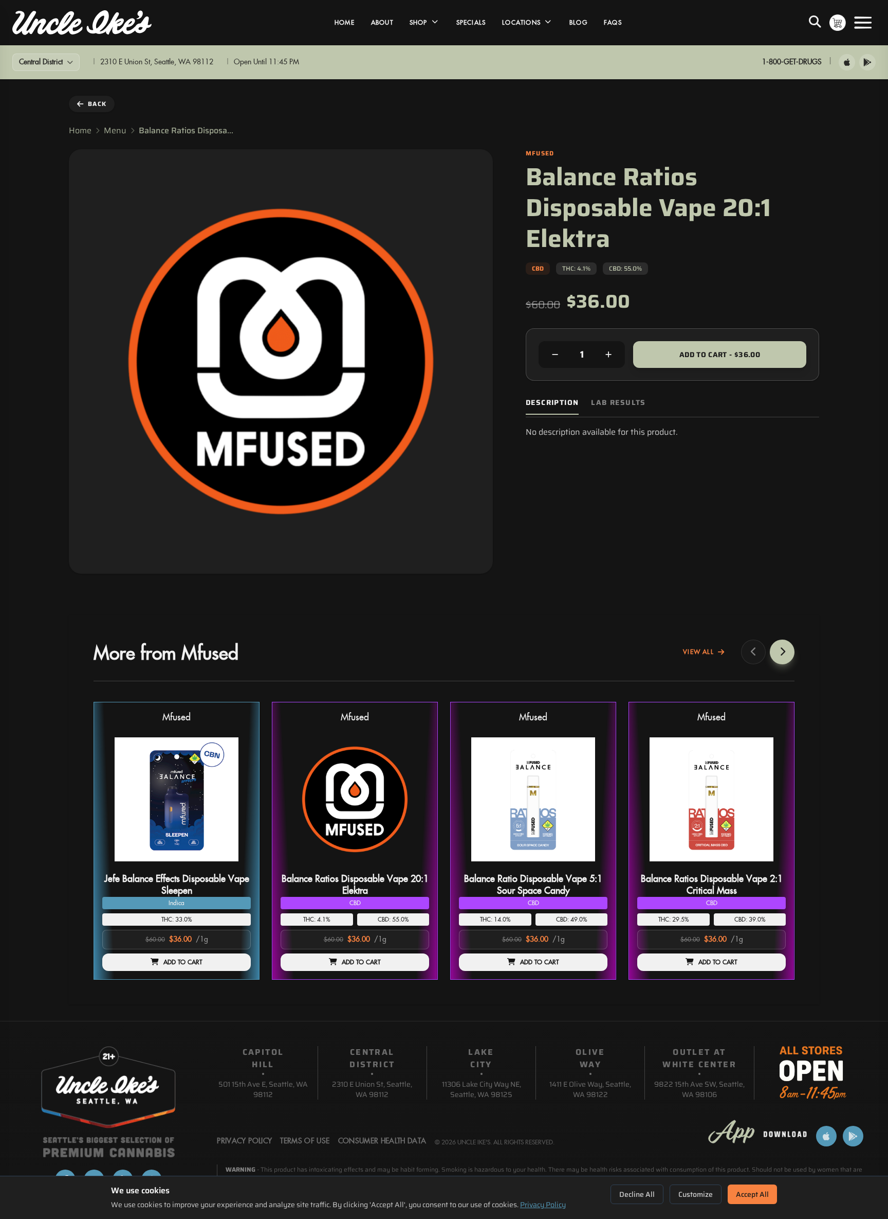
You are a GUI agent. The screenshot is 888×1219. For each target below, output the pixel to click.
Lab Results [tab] (618, 402)
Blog (578, 22)
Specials (471, 22)
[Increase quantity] (608, 354)
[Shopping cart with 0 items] (837, 22)
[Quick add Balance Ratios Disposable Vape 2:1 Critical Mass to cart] (769, 865)
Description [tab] (552, 402)
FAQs (613, 22)
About (382, 22)
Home (345, 22)
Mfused (176, 717)
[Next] (782, 652)
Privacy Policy (543, 1204)
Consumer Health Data (382, 1141)
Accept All (752, 1194)
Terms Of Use (304, 1141)
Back (97, 104)
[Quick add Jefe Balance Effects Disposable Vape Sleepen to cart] (234, 865)
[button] (177, 841)
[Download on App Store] (847, 62)
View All (698, 652)
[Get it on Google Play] (867, 62)
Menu (115, 131)
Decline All (637, 1194)
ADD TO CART (182, 962)
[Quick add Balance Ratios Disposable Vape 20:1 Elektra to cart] (412, 865)
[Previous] (753, 652)
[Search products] (815, 22)
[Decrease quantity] (555, 354)
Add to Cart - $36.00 (719, 354)
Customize (695, 1194)
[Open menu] (863, 22)
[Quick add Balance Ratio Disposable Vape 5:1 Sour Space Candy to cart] (591, 865)
